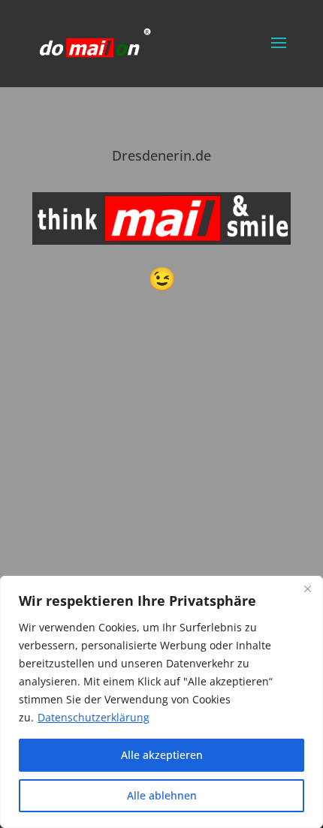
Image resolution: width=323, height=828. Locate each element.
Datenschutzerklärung (93, 717)
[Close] (307, 589)
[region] (161, 702)
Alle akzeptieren (162, 755)
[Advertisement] (161, 544)
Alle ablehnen (162, 795)
